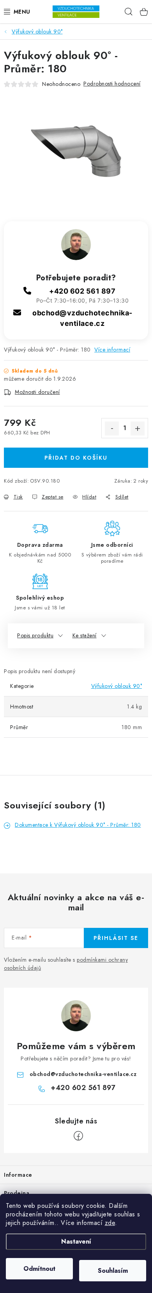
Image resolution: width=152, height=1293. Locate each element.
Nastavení (76, 1241)
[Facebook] (78, 1136)
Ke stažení (84, 635)
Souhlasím (113, 1270)
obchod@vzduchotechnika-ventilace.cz (83, 1074)
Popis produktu (35, 635)
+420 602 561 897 (82, 291)
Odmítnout (39, 1268)
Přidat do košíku (76, 458)
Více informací (112, 349)
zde (110, 1222)
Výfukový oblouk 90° (116, 686)
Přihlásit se (116, 938)
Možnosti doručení (37, 392)
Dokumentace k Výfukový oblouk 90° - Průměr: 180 (78, 825)
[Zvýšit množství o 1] (138, 429)
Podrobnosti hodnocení (112, 83)
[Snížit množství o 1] (112, 429)
